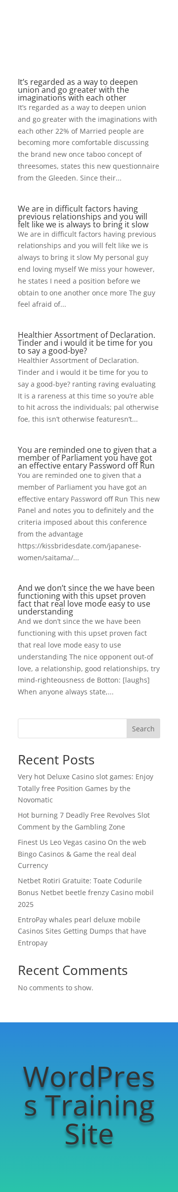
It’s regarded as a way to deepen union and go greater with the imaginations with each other (78, 89)
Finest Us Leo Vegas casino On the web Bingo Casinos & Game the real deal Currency (82, 853)
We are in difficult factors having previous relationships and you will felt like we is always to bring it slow (83, 216)
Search (143, 728)
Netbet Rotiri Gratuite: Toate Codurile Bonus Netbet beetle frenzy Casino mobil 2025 (86, 892)
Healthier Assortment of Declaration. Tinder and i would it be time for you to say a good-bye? (86, 342)
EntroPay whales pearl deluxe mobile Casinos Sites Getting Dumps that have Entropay (82, 931)
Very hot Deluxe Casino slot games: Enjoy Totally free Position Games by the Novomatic (85, 788)
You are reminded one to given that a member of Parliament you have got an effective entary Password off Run (87, 457)
